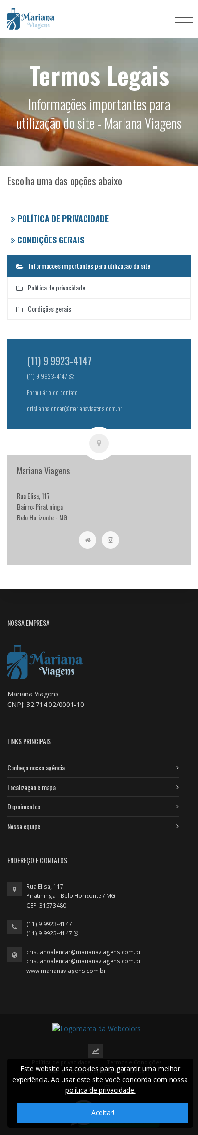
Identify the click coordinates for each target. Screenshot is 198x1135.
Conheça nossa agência (36, 767)
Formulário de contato (52, 392)
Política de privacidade (63, 218)
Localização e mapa (31, 787)
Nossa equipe (23, 826)
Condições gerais (50, 239)
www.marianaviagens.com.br (66, 971)
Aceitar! (102, 1112)
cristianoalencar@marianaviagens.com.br (83, 952)
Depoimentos (23, 806)
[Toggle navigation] (184, 17)
